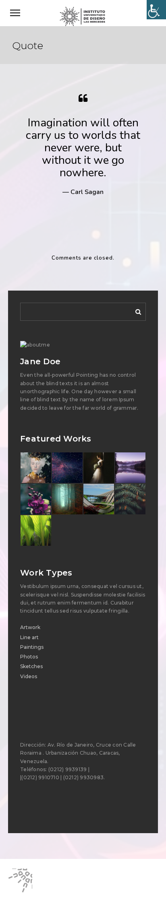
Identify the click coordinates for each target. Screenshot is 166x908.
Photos (29, 657)
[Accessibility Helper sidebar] (156, 9)
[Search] (135, 310)
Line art (29, 637)
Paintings (32, 647)
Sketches (31, 666)
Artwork (30, 627)
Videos (28, 676)
